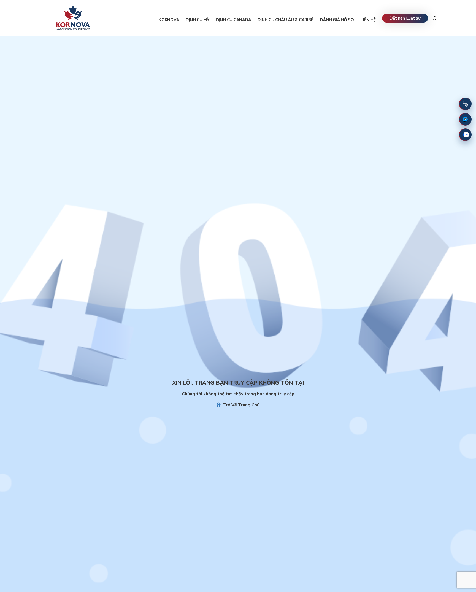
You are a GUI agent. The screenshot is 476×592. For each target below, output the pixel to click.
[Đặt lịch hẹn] (465, 104)
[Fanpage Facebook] (465, 119)
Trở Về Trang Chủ (240, 405)
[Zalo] (465, 134)
